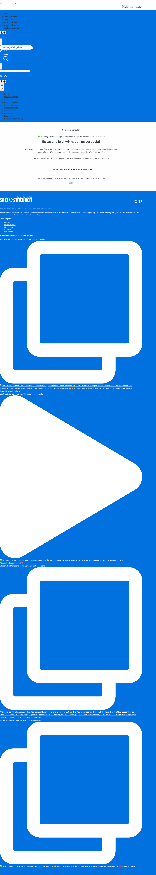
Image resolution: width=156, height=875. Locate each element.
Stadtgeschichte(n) (11, 28)
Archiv (6, 110)
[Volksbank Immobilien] (132, 7)
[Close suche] (1, 41)
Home (6, 94)
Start (6, 14)
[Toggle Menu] (2, 85)
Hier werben (9, 113)
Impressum (9, 116)
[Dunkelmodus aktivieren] (3, 32)
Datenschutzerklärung (13, 119)
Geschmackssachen (11, 25)
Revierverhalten (10, 22)
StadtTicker (9, 19)
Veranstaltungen (10, 16)
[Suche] (32, 47)
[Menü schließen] (2, 89)
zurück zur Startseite (55, 158)
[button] (5, 57)
